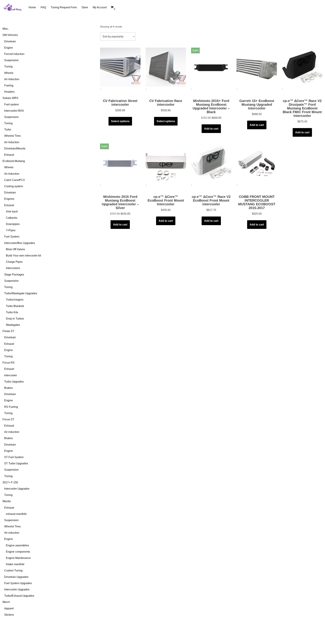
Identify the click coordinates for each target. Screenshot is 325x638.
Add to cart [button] (211, 128)
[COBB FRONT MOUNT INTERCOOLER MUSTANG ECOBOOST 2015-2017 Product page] (257, 162)
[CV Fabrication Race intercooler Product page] (166, 67)
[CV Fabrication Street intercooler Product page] (120, 67)
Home (32, 7)
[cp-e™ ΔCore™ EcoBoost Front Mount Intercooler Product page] (166, 162)
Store (85, 7)
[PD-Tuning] (13, 7)
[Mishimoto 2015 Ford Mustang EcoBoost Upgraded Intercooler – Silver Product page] (120, 162)
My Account (100, 7)
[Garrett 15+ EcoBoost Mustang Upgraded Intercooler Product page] (257, 67)
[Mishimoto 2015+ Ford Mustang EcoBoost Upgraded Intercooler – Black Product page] (211, 67)
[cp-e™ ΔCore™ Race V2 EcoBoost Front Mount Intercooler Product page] (211, 162)
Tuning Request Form (64, 7)
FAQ (43, 7)
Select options (120, 121)
